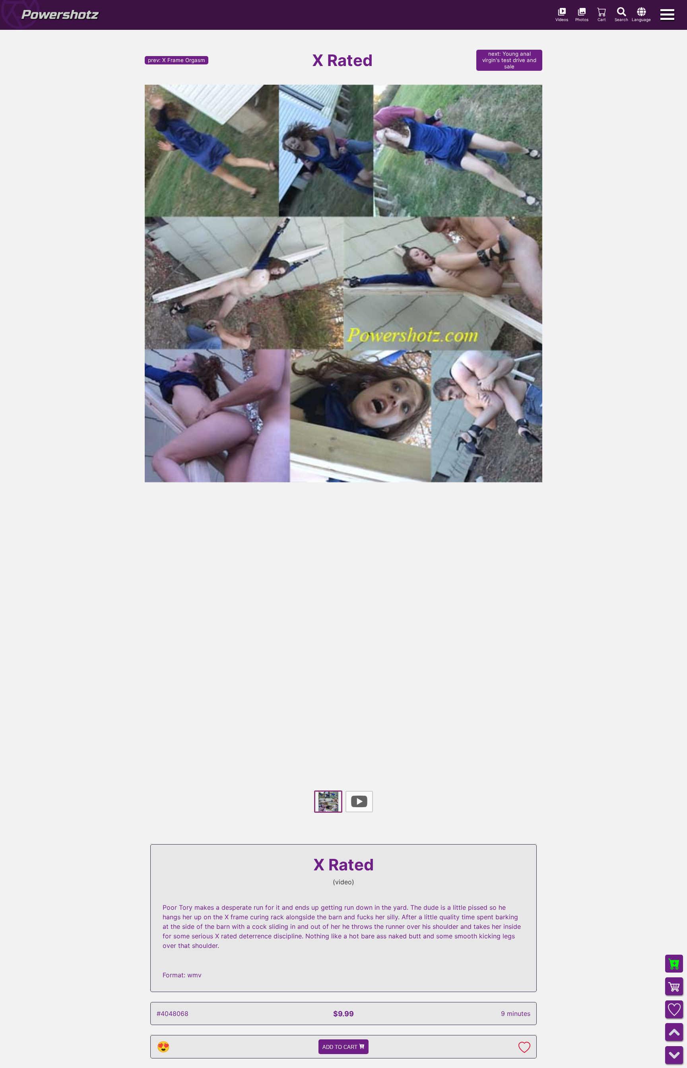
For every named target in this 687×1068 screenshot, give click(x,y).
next (509, 60)
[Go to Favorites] (674, 1009)
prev (176, 60)
